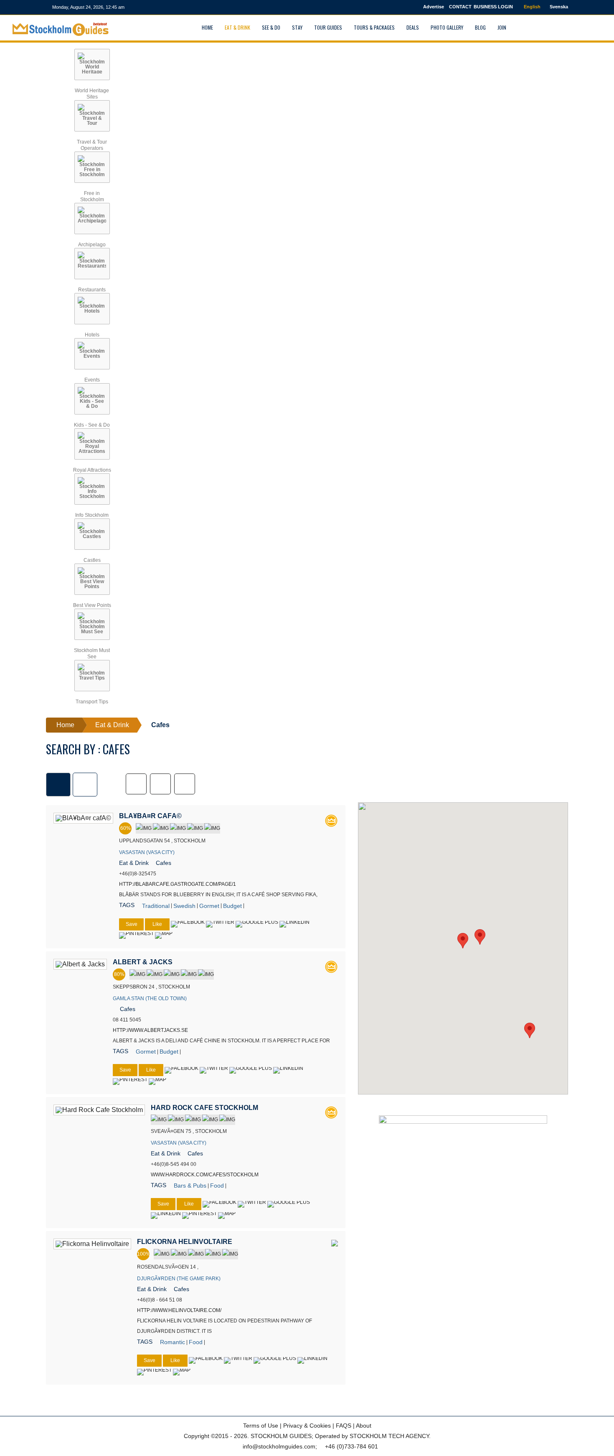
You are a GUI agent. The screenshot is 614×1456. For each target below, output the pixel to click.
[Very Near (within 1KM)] (136, 784)
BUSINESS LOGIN (493, 6)
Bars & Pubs (190, 1185)
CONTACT (460, 6)
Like (157, 924)
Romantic (172, 1342)
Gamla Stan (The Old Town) (150, 998)
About (363, 1425)
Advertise (433, 6)
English (531, 6)
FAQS (343, 1425)
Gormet (209, 905)
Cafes (163, 862)
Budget (232, 905)
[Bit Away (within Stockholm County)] (184, 784)
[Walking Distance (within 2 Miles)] (160, 784)
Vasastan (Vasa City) (147, 852)
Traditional (156, 905)
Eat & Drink (134, 862)
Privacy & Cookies (307, 1425)
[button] (462, 940)
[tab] (58, 784)
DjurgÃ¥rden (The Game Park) (179, 1279)
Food (217, 1185)
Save (131, 924)
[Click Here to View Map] (164, 935)
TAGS (126, 905)
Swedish (184, 905)
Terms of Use (260, 1425)
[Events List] (541, 27)
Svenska (558, 6)
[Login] (522, 27)
